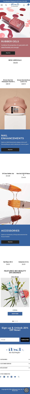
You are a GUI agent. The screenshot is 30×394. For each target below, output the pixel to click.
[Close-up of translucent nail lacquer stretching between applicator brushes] (15, 204)
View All (15, 62)
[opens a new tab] (4, 377)
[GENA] (15, 292)
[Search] (6, 5)
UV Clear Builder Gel (8, 173)
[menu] (2, 5)
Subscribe (25, 340)
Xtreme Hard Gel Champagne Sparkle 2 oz (8, 80)
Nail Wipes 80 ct (8, 262)
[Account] (24, 5)
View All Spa (15, 277)
